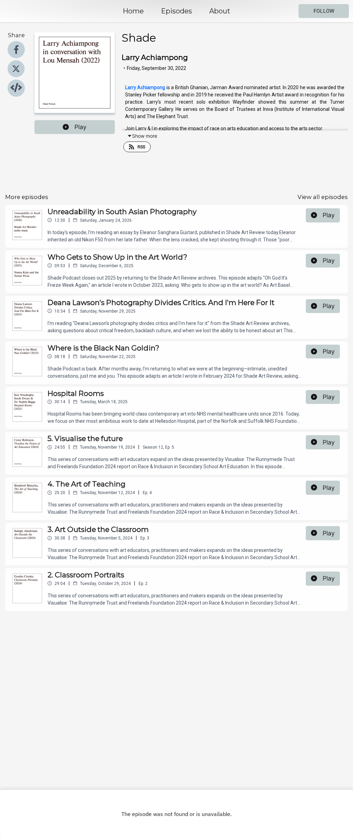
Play (80, 126)
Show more (144, 136)
